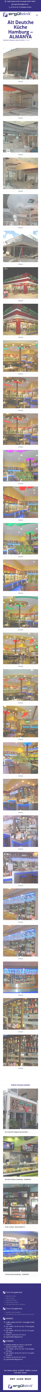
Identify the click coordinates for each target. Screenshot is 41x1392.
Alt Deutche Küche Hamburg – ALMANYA (20, 29)
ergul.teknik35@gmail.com (21, 4)
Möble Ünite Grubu (12, 1302)
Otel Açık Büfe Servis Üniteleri (15, 1304)
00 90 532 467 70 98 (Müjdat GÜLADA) (21, 7)
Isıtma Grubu (10, 1298)
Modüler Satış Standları (13, 1312)
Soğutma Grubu (11, 1296)
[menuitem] (20, 1)
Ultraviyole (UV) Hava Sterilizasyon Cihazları (20, 1314)
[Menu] (37, 15)
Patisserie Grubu (11, 1300)
